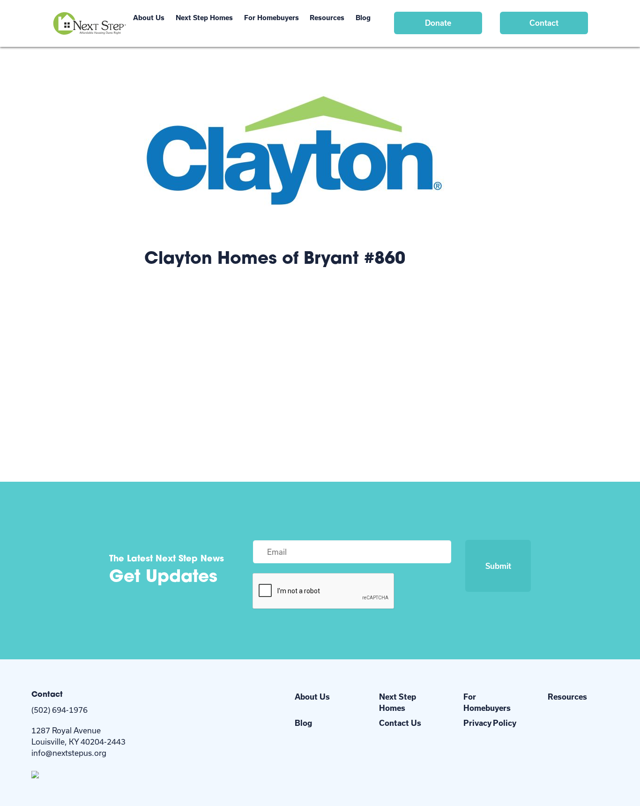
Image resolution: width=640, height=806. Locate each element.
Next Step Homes (204, 18)
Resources (327, 18)
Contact (543, 22)
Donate (438, 22)
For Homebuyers (271, 18)
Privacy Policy (489, 722)
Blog (363, 18)
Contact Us (400, 722)
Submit (498, 565)
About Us (148, 18)
